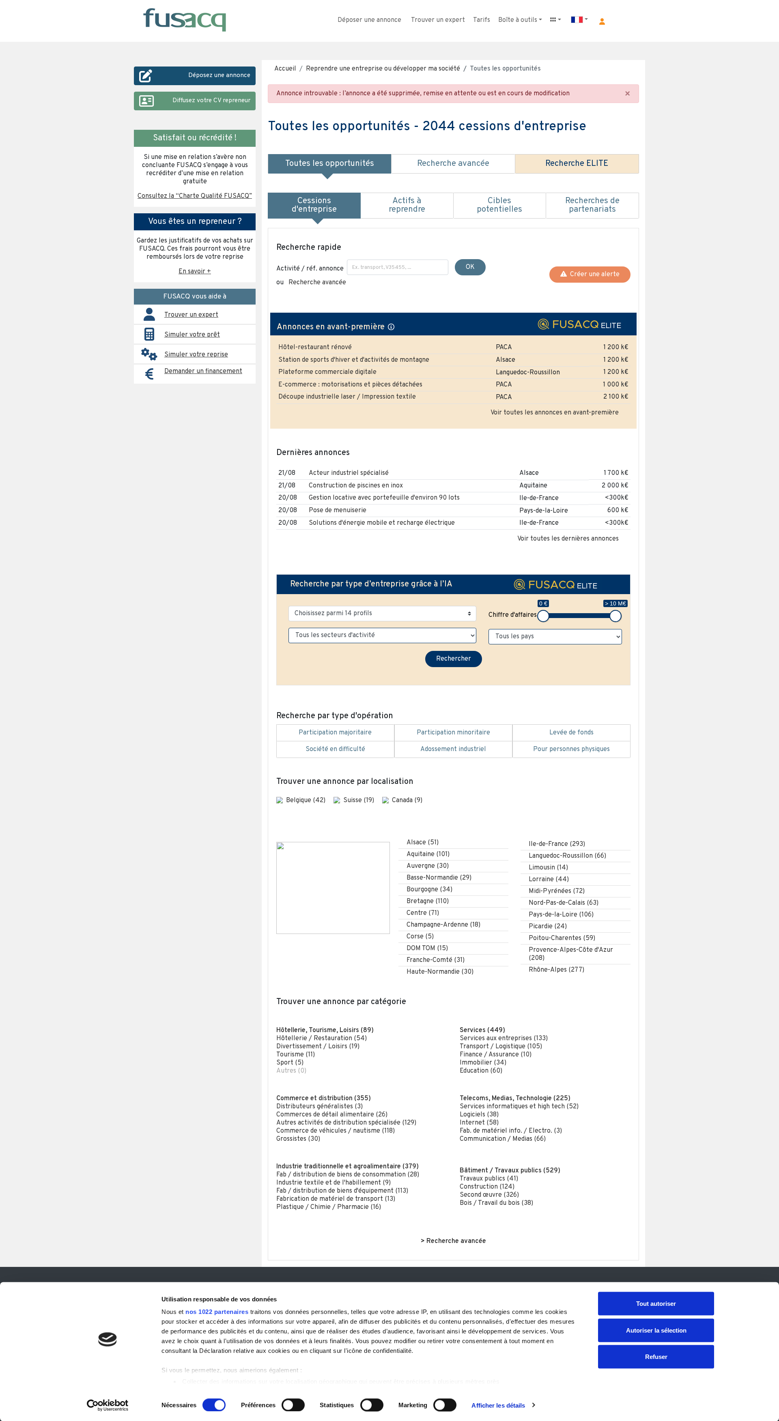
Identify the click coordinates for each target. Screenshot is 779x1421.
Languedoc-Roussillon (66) (567, 856)
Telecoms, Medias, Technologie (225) (515, 1099)
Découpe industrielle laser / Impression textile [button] (347, 397)
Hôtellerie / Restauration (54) (321, 1039)
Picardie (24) (548, 927)
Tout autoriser (656, 1303)
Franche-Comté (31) (436, 960)
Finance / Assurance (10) (496, 1055)
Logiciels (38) (479, 1115)
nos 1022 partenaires (216, 1311)
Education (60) (481, 1071)
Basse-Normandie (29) (439, 878)
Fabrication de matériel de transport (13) (335, 1199)
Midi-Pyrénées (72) (557, 891)
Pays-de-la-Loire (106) (561, 915)
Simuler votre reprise (196, 355)
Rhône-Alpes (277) (556, 970)
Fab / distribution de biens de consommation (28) (347, 1175)
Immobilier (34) (483, 1063)
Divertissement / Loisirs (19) (317, 1047)
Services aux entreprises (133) (504, 1039)
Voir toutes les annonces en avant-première (555, 413)
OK (470, 267)
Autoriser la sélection (656, 1330)
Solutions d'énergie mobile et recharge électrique (382, 523)
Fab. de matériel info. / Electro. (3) (511, 1131)
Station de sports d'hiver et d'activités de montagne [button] (353, 360)
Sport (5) (289, 1063)
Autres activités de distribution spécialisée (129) (346, 1123)
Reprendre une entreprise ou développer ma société (383, 69)
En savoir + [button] (195, 272)
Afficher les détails (498, 1405)
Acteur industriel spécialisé (349, 473)
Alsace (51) (423, 843)
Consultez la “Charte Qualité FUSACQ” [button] (195, 196)
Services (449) (482, 1030)
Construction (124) (487, 1187)
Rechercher (453, 659)
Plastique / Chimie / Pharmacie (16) (328, 1207)
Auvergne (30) (428, 866)
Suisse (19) (359, 800)
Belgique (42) (306, 800)
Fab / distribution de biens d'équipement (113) (342, 1191)
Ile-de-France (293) (557, 844)
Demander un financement (203, 371)
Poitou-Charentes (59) (562, 938)
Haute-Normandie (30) (440, 972)
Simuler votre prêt (192, 335)
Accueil (285, 69)
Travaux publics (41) (489, 1179)
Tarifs (481, 20)
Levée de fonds (571, 733)
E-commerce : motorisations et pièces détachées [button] (350, 385)
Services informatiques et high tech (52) (519, 1107)
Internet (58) (479, 1123)
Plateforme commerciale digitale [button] (327, 372)
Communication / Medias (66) (503, 1139)
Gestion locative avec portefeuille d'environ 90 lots (384, 498)
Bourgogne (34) (429, 890)
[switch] (293, 1404)
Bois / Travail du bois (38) (496, 1203)
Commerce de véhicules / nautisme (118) (335, 1131)
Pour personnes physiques (571, 749)
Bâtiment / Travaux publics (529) (510, 1171)
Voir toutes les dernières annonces (568, 539)
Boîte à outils (517, 20)
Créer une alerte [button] (593, 274)
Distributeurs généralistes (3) (319, 1107)
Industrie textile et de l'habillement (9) (333, 1183)
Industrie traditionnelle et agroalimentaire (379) (347, 1167)
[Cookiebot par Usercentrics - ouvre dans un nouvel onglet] (107, 1405)
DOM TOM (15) (427, 948)
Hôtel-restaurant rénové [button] (315, 347)
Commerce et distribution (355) (323, 1099)
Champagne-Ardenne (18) (443, 925)
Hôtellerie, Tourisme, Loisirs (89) (325, 1030)
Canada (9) (407, 800)
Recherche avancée (317, 283)
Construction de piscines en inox (356, 486)
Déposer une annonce (369, 20)
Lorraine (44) (549, 880)
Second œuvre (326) (489, 1195)
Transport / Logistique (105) (501, 1047)
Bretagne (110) (428, 901)
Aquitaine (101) (428, 854)
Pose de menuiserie (337, 511)
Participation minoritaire (453, 733)
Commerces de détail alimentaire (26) (331, 1115)
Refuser (656, 1356)
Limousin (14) (548, 868)
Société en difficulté (335, 749)
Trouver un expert (438, 20)
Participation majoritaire (335, 733)
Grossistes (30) (298, 1139)
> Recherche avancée (453, 1241)
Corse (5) (420, 937)
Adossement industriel (453, 749)
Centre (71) (423, 913)
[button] (602, 21)
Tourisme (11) (295, 1055)
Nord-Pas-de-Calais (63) (563, 903)
